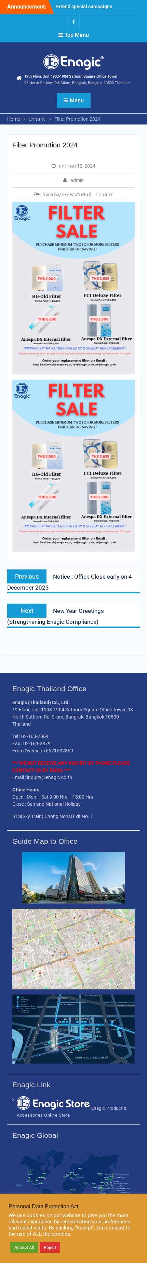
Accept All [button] (24, 1247)
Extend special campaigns (83, 6)
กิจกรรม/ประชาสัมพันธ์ (67, 194)
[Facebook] (73, 21)
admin (77, 180)
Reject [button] (50, 1247)
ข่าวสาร (104, 194)
